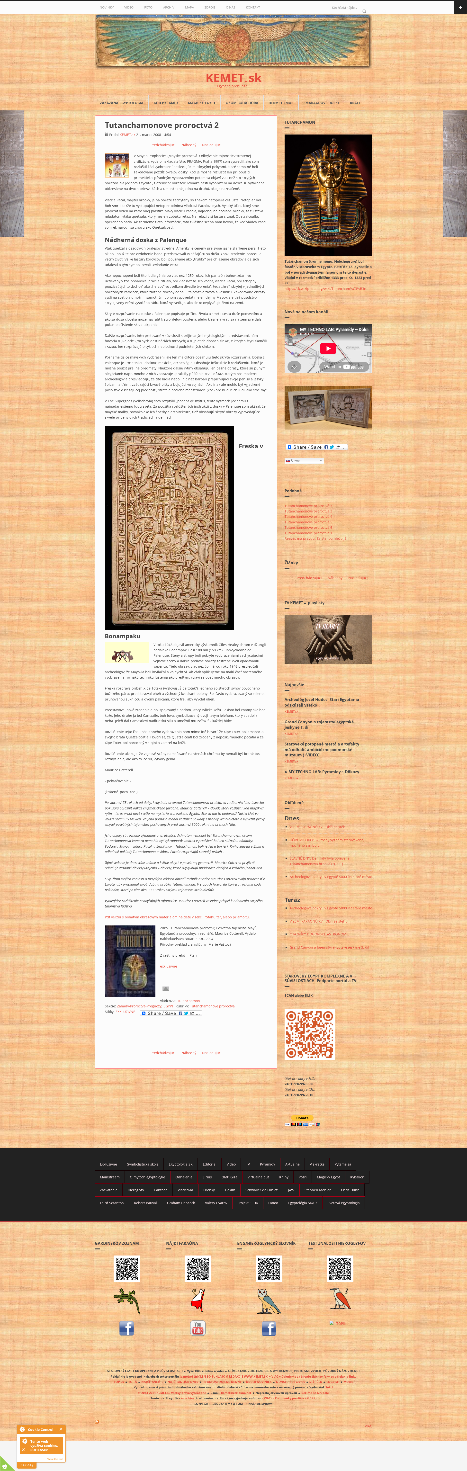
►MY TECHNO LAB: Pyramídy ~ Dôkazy (322, 771)
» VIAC (266, 1398)
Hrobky (209, 1190)
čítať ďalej (27, 1465)
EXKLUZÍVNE (125, 1011)
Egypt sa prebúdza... (233, 86)
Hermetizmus (281, 102)
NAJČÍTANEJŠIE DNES (183, 1382)
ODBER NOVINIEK (259, 1382)
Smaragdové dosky (322, 102)
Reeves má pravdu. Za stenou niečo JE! (316, 538)
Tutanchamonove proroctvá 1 (308, 533)
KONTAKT (253, 7)
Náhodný (188, 145)
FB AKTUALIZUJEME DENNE (222, 1382)
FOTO (148, 7)
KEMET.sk (127, 134)
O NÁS (230, 7)
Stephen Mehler (318, 1190)
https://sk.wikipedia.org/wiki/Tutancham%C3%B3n (325, 288)
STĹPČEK (315, 1382)
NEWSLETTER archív (290, 1382)
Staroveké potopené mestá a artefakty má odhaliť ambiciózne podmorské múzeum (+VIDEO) (322, 749)
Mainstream (110, 1177)
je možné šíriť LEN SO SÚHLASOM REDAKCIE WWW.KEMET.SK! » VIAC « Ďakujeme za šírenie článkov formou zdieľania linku (268, 1376)
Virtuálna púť (258, 1177)
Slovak (295, 461)
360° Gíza (229, 1177)
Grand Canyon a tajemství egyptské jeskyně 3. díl (329, 947)
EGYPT (168, 1006)
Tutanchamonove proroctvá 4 (308, 516)
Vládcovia (185, 1190)
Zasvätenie (108, 1190)
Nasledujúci (212, 145)
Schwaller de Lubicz (261, 1190)
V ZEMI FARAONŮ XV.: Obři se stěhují (320, 827)
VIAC (368, 1426)
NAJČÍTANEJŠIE (152, 1382)
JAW (291, 1190)
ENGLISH (332, 1382)
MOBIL (348, 1382)
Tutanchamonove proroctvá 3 (308, 511)
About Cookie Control (22, 1429)
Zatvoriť (61, 1429)
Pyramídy (267, 1164)
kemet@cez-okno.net (236, 1393)
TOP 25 (119, 1382)
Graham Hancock (181, 1203)
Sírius (207, 1177)
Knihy (283, 1177)
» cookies (187, 1398)
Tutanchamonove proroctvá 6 (308, 527)
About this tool (55, 1459)
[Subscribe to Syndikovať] (233, 1422)
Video (231, 1164)
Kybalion (357, 1177)
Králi (355, 102)
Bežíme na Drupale (315, 1393)
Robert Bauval (145, 1203)
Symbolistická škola (143, 1164)
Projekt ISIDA (247, 1203)
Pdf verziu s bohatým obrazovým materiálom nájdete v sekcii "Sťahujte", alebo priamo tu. (177, 917)
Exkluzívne (108, 1164)
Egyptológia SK (181, 1164)
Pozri (303, 1177)
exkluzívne (168, 966)
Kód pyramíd (166, 102)
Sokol (329, 1387)
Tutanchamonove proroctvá (212, 1006)
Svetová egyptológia (344, 1203)
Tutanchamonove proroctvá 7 (308, 505)
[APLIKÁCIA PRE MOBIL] (127, 1269)
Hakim (230, 1190)
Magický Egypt (202, 102)
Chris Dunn (350, 1190)
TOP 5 (132, 1382)
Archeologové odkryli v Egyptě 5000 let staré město (331, 876)
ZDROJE (210, 7)
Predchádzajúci (163, 145)
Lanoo (273, 1203)
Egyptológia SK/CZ (302, 1203)
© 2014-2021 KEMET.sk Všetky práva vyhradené (172, 1393)
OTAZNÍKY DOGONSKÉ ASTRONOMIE (319, 934)
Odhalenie (183, 1177)
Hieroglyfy (136, 1190)
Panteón (161, 1190)
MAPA (189, 7)
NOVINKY (107, 7)
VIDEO (129, 7)
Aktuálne (292, 1164)
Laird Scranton (112, 1203)
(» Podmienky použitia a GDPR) (293, 1398)
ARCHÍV (168, 7)
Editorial (209, 1164)
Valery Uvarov (216, 1203)
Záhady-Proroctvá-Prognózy (139, 1006)
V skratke (317, 1164)
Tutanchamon (188, 1000)
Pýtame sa (343, 1164)
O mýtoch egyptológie (147, 1177)
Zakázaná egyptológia (122, 102)
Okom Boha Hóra (242, 102)
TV (248, 1164)
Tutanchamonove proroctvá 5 (308, 522)
